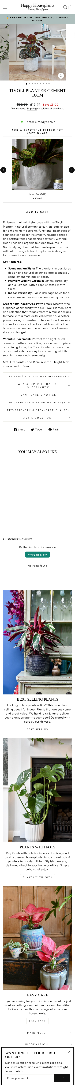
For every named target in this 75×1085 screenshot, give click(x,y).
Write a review (37, 554)
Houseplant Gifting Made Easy (37, 402)
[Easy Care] (37, 938)
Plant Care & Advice (37, 394)
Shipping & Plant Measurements (37, 376)
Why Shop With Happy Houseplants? (37, 385)
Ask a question (37, 417)
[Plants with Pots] (37, 790)
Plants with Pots (37, 877)
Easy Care (37, 1021)
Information (36, 1044)
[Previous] (3, 170)
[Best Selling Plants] (37, 642)
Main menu (36, 1032)
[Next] (72, 170)
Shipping (32, 108)
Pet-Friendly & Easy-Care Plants (37, 410)
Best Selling (37, 729)
